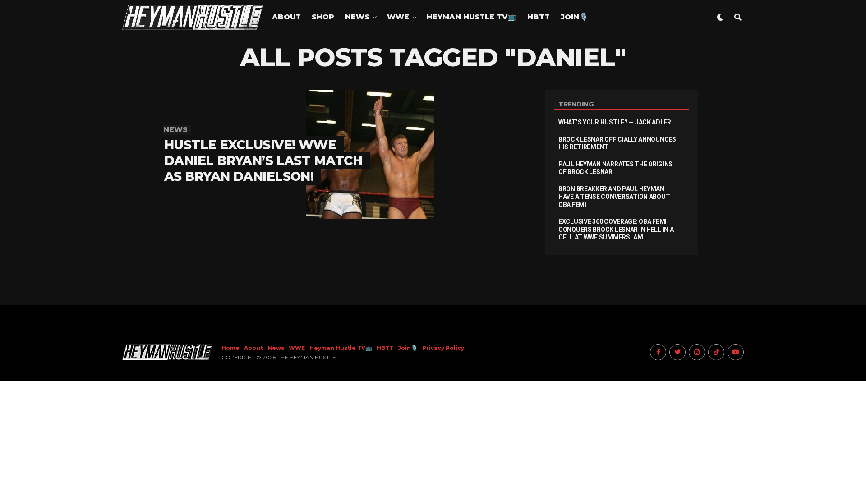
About (286, 17)
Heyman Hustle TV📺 (471, 17)
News (357, 17)
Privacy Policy (443, 348)
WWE (398, 17)
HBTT (538, 17)
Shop (323, 17)
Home (230, 348)
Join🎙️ (574, 17)
